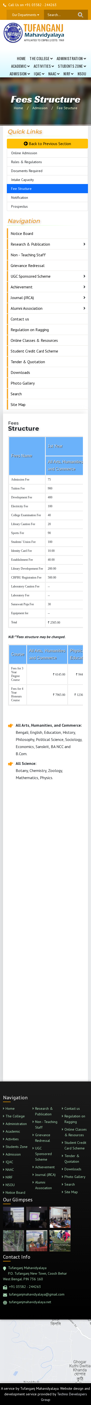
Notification (19, 197)
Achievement (22, 286)
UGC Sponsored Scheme (31, 276)
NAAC (52, 73)
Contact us (20, 318)
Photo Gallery (23, 383)
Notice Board (22, 233)
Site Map (18, 404)
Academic (19, 66)
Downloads (20, 372)
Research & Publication (30, 244)
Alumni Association (26, 308)
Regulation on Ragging (30, 329)
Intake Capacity (22, 179)
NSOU (82, 73)
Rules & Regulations (26, 162)
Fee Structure (67, 108)
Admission (19, 73)
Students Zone (70, 66)
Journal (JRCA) (22, 297)
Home (21, 58)
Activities (43, 66)
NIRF (67, 73)
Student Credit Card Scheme (34, 351)
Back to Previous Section (49, 143)
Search (16, 393)
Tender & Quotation (28, 361)
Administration (70, 58)
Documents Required (26, 170)
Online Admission (24, 153)
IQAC (38, 73)
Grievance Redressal (27, 265)
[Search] (80, 15)
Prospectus (19, 206)
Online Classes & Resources (34, 340)
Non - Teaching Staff (28, 254)
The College (40, 58)
